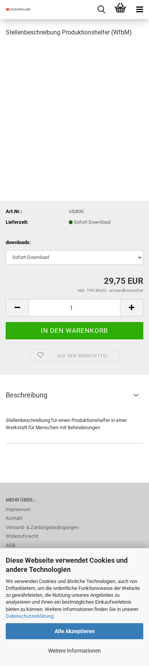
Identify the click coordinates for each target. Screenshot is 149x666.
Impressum (18, 509)
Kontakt (14, 518)
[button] (17, 307)
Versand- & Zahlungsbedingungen (42, 527)
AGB (10, 545)
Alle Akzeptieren (75, 631)
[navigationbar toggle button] (139, 9)
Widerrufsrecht (22, 536)
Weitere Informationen (74, 651)
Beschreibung (26, 395)
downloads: (18, 242)
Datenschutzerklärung (29, 616)
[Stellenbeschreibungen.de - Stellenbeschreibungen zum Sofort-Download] (15, 9)
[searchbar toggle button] (101, 9)
